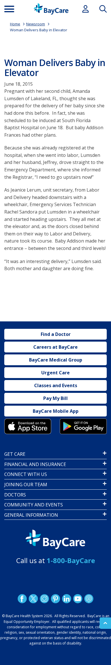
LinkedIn (66, 598)
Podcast (88, 598)
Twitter (33, 598)
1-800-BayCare (71, 560)
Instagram (44, 598)
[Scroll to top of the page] (105, 623)
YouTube (77, 598)
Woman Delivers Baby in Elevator (38, 29)
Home (15, 23)
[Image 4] (83, 426)
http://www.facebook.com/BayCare (22, 598)
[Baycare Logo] (51, 9)
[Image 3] (27, 426)
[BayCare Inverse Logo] (55, 539)
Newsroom (35, 23)
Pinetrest (55, 598)
